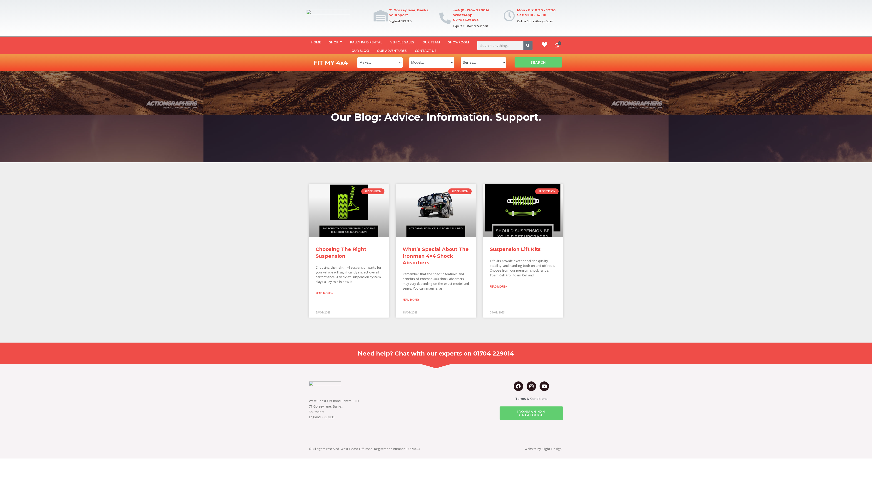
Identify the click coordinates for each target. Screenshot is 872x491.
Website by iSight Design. (543, 449)
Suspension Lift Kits (515, 249)
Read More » (324, 293)
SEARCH (538, 62)
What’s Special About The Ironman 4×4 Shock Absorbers (436, 256)
